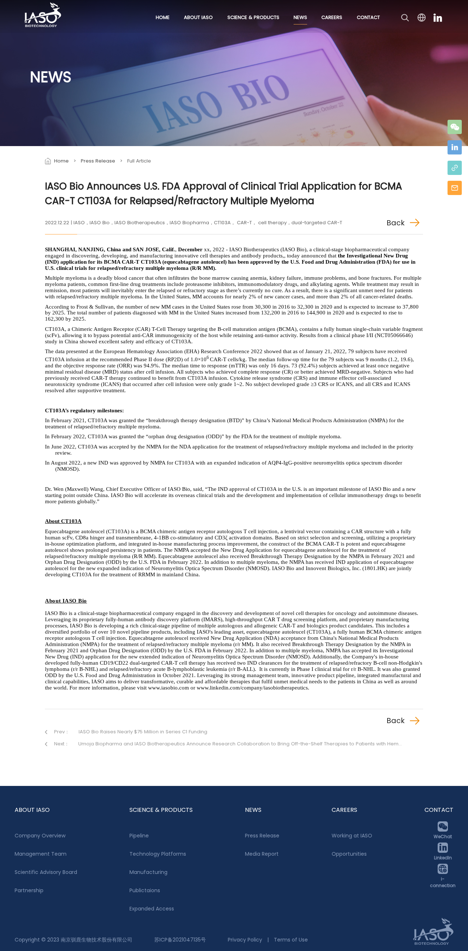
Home (61, 160)
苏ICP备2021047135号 (180, 939)
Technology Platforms (157, 854)
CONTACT (368, 17)
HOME (163, 17)
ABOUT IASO (198, 17)
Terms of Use (291, 939)
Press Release (98, 160)
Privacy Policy (245, 939)
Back (395, 223)
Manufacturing (148, 872)
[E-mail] (455, 188)
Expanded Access (151, 908)
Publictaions (144, 890)
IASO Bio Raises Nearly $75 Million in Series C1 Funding (143, 731)
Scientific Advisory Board (46, 872)
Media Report (262, 854)
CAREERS (331, 17)
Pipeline (139, 835)
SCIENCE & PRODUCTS (253, 17)
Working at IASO (352, 835)
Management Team (41, 854)
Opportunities (349, 854)
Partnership (29, 890)
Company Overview (40, 835)
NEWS (300, 17)
